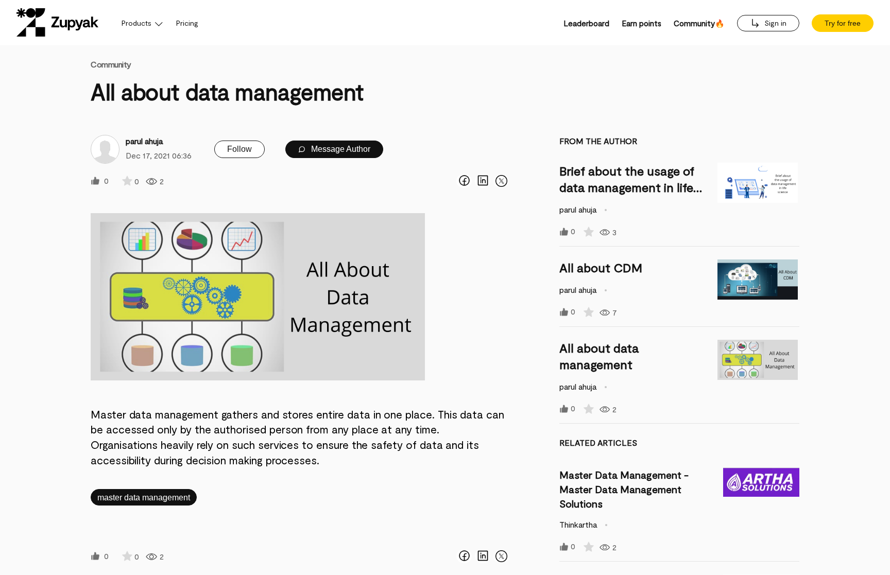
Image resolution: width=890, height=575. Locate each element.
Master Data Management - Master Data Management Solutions (624, 489)
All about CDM (600, 267)
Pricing (187, 23)
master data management (143, 497)
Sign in (774, 23)
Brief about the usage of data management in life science (626, 187)
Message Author (339, 149)
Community (111, 64)
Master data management (156, 414)
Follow (239, 149)
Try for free (843, 23)
